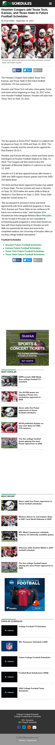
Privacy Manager (27, 740)
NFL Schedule (28, 720)
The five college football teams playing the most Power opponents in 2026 (30, 441)
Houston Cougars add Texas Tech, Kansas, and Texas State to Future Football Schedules (24, 13)
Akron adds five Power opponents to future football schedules (29, 410)
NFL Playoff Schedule (27, 722)
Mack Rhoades (43, 215)
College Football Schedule (27, 714)
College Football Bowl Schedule (27, 716)
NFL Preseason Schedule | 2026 (33, 642)
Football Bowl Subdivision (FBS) (33, 673)
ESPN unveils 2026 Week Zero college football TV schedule (30, 379)
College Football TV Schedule (32, 626)
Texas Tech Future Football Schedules (24, 251)
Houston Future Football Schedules (23, 245)
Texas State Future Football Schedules (24, 254)
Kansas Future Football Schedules (22, 248)
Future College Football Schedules (34, 657)
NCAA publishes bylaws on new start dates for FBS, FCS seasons (31, 425)
